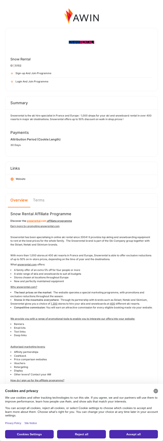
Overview (19, 200)
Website (20, 178)
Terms (39, 200)
